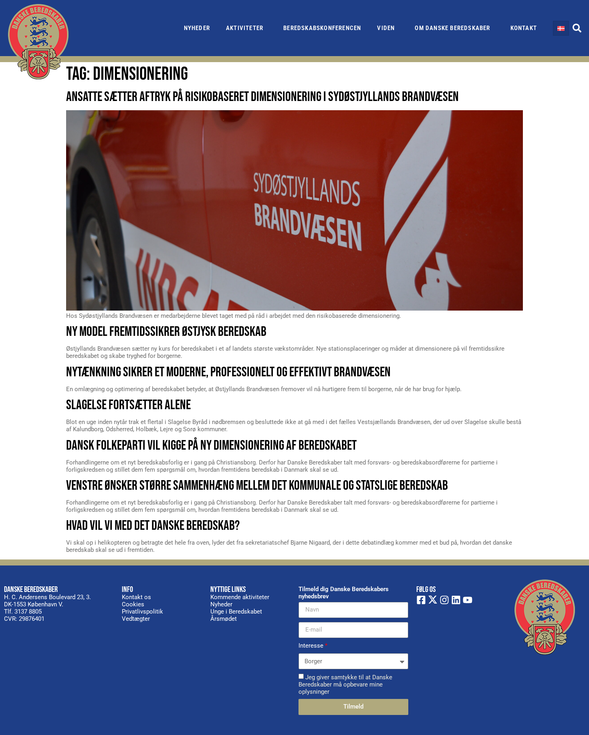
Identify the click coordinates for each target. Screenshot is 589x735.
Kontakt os (136, 597)
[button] (577, 28)
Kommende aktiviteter (239, 597)
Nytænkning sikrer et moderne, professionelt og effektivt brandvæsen (228, 372)
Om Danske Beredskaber (452, 28)
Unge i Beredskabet (236, 611)
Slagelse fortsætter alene (128, 405)
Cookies (133, 604)
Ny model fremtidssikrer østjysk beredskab (166, 331)
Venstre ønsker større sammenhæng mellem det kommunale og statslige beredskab (257, 485)
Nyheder (197, 28)
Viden (386, 28)
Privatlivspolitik (142, 611)
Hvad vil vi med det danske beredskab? (153, 525)
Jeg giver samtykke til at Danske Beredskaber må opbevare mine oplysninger (345, 684)
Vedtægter (136, 618)
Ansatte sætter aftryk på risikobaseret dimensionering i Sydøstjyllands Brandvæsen (262, 97)
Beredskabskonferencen (322, 28)
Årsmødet (223, 618)
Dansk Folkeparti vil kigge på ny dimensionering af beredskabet (211, 445)
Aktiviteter (244, 28)
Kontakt (523, 28)
